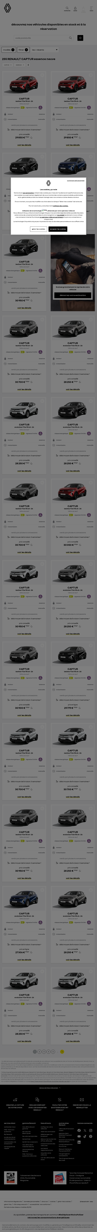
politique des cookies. (60, 206)
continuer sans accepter (75, 180)
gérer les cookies (38, 229)
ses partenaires (28, 193)
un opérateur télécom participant (51, 217)
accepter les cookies (58, 229)
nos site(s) (60, 215)
